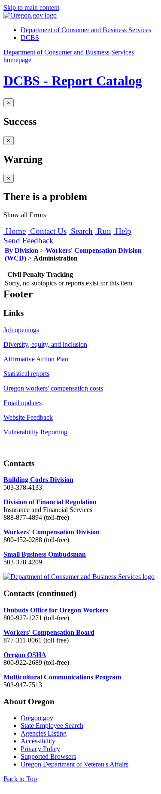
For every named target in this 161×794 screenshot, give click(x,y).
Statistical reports (26, 373)
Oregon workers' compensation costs (53, 388)
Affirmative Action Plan (35, 359)
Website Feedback (28, 417)
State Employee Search (52, 725)
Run (103, 231)
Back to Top (20, 778)
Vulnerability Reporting (35, 432)
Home (14, 231)
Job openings (21, 329)
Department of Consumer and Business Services (86, 29)
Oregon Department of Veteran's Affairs (74, 764)
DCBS (30, 37)
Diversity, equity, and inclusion (45, 344)
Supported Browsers (48, 756)
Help (122, 231)
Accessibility (38, 741)
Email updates (22, 402)
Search (81, 231)
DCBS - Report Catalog (72, 80)
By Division (21, 250)
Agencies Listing (44, 733)
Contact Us (47, 231)
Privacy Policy (40, 748)
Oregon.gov (37, 717)
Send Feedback (28, 240)
